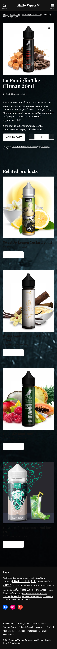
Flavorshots (15, 14)
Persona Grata (38, 589)
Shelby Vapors (12, 593)
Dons (50, 581)
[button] (49, 28)
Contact (42, 630)
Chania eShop (16, 643)
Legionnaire (28, 585)
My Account (8, 634)
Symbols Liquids (38, 623)
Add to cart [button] (13, 255)
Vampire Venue (13, 599)
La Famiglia (45, 147)
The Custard (30, 597)
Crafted (50, 627)
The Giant (38, 597)
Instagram (32, 630)
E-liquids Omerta (26, 627)
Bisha (37, 578)
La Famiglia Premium (31, 14)
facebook (21, 630)
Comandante (7, 581)
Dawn (39, 581)
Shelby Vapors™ (28, 5)
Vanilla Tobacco (24, 599)
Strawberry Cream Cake (30, 594)
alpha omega (15, 578)
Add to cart (14, 137)
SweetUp (15, 596)
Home (5, 14)
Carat (43, 578)
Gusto (7, 585)
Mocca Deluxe (37, 585)
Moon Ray (6, 590)
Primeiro (50, 590)
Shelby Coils (23, 623)
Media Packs (8, 630)
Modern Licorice (48, 585)
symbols (23, 597)
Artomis (31, 578)
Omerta (6, 149)
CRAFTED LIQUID (24, 581)
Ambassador (24, 578)
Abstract (7, 578)
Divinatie (44, 581)
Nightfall (13, 590)
